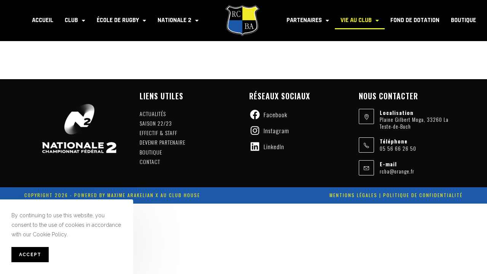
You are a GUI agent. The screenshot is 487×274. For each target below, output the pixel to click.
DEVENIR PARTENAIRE (162, 142)
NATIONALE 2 (174, 20)
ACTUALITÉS (153, 114)
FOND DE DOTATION (414, 20)
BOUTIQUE (463, 20)
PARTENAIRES (304, 20)
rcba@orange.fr (397, 171)
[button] (75, 20)
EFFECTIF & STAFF (158, 133)
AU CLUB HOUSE (180, 195)
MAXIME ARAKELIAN (129, 195)
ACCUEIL (42, 20)
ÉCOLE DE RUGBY (118, 20)
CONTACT (150, 162)
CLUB (71, 20)
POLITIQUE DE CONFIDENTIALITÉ (423, 195)
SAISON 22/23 (156, 123)
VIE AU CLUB (356, 20)
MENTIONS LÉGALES (353, 195)
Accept (30, 255)
